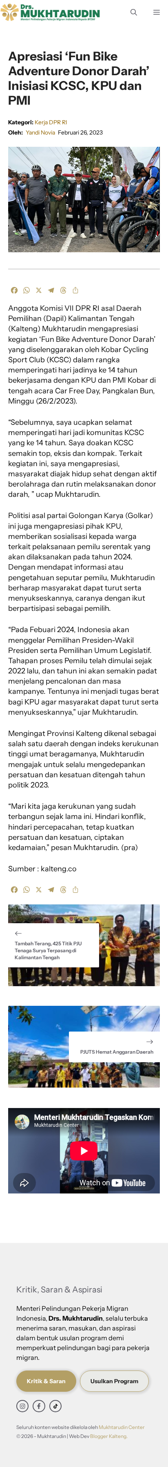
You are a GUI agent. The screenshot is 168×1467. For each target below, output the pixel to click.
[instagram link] (22, 1406)
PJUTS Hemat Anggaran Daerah (116, 1052)
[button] (133, 12)
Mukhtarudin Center (122, 1427)
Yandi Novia (40, 132)
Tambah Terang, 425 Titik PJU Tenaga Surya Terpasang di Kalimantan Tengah (48, 950)
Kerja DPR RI (51, 122)
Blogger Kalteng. (109, 1436)
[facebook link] (39, 1406)
